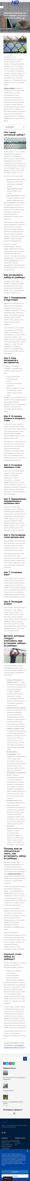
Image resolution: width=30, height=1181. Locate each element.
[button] (27, 1151)
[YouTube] (5, 1133)
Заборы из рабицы (9, 88)
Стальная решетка (8, 1090)
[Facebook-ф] (2, 1133)
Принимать (15, 1172)
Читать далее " (6, 1081)
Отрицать (15, 1176)
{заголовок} (15, 1179)
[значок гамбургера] (1, 7)
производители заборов (14, 873)
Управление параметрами (15, 1167)
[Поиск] (25, 1059)
